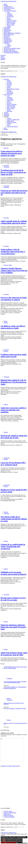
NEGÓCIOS (7, 36)
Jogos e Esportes (11, 23)
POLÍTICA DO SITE (9, 49)
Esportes (9, 90)
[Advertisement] (14, 792)
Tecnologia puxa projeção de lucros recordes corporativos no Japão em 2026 (13, 172)
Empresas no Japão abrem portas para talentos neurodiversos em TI (14, 193)
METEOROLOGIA (9, 34)
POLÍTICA (6, 37)
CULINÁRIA (7, 9)
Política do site (10, 121)
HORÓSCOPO (8, 30)
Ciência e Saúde (8, 265)
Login (5, 4)
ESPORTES (7, 29)
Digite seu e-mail (5, 71)
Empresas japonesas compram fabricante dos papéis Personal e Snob (13, 627)
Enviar (2, 830)
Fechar (2, 842)
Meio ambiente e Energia (13, 89)
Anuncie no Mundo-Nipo (13, 119)
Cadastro (9, 45)
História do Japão (11, 22)
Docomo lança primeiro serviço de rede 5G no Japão (13, 599)
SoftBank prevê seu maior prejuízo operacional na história (13, 573)
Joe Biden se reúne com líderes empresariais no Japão (13, 327)
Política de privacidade (11, 842)
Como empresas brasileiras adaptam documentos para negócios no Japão (11, 153)
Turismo (9, 26)
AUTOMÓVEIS (8, 6)
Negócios (9, 83)
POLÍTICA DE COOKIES (10, 51)
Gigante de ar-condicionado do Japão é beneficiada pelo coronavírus (13, 546)
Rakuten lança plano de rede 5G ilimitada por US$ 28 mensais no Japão (13, 382)
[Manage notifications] (4, 840)
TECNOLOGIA (8, 40)
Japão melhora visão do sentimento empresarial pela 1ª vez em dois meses (13, 251)
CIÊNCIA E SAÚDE (9, 8)
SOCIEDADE (7, 38)
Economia (9, 82)
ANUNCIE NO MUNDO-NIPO (12, 48)
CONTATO (7, 47)
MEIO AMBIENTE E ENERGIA (12, 33)
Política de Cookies (11, 122)
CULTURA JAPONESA (10, 11)
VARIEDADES (8, 41)
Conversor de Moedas (12, 126)
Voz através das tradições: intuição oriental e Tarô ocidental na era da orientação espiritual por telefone (15, 682)
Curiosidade (10, 15)
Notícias (6, 322)
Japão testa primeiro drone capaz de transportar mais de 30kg (14, 654)
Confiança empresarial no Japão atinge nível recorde (14, 355)
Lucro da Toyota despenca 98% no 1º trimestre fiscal (13, 464)
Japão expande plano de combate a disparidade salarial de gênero (14, 222)
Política (8, 80)
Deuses (8, 17)
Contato (9, 118)
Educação (9, 19)
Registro (6, 5)
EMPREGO (7, 43)
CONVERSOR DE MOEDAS (11, 52)
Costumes (9, 13)
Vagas (8, 44)
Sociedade (9, 84)
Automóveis (10, 91)
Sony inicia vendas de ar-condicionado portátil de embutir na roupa (14, 519)
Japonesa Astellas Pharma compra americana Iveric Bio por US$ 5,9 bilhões (14, 270)
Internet (9, 87)
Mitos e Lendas (10, 24)
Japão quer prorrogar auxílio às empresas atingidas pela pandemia (13, 410)
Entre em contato (8, 811)
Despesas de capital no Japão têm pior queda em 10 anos (14, 437)
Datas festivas (10, 16)
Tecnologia (6, 167)
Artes (8, 12)
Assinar (3, 73)
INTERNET (7, 31)
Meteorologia (10, 93)
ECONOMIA (7, 27)
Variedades (9, 678)
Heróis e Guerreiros (11, 20)
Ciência (9, 86)
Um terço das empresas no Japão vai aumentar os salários (14, 299)
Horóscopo (9, 111)
